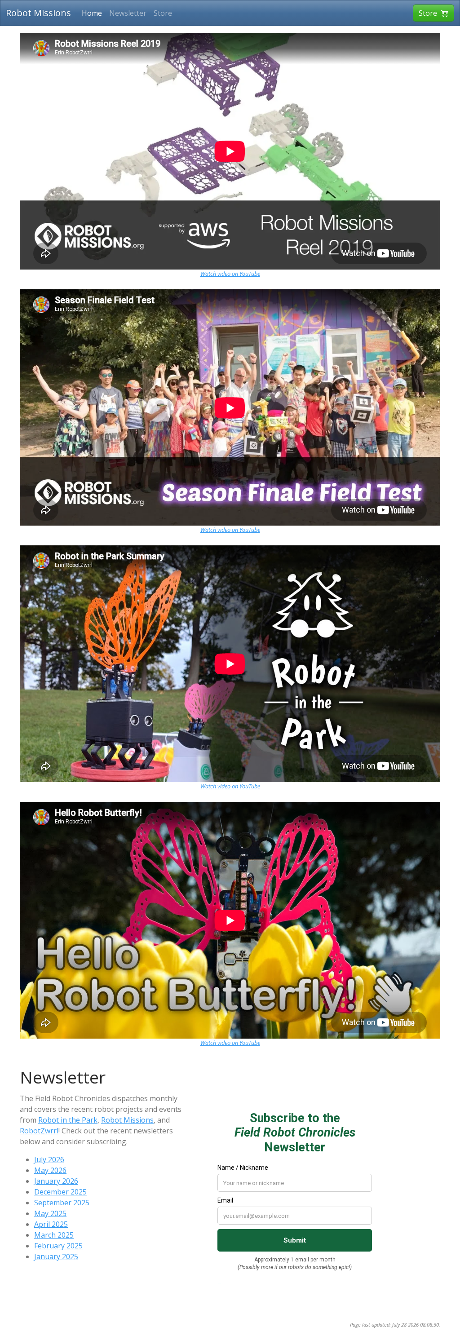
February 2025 (58, 1246)
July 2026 (49, 1159)
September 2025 (61, 1203)
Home (92, 13)
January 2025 (56, 1256)
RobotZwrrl (39, 1131)
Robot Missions (38, 13)
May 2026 (50, 1170)
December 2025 (60, 1192)
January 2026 (56, 1181)
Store (163, 13)
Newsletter (127, 13)
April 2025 (51, 1224)
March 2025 (54, 1235)
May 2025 (50, 1213)
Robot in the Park (67, 1120)
